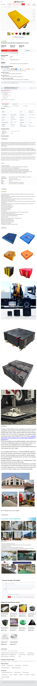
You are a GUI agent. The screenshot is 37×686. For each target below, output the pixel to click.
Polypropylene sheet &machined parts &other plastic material (5, 652)
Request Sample (15, 52)
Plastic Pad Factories (17, 672)
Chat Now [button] (28, 50)
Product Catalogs (14, 650)
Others (19, 656)
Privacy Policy (33, 682)
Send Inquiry (9, 50)
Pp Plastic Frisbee (25, 665)
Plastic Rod (3, 665)
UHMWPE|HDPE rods (13, 654)
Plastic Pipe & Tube (18, 665)
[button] (33, 106)
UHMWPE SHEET (12, 656)
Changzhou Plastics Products (16, 667)
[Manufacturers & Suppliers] (18, 2)
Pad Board (21, 674)
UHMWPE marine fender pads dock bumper (5, 656)
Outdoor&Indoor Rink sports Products (15, 652)
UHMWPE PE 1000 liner (30, 654)
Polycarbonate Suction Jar (6, 667)
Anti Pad (10, 674)
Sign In (2, 99)
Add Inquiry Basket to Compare (18, 36)
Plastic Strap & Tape (10, 665)
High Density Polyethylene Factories (7, 672)
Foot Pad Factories (4, 674)
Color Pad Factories (26, 672)
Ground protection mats (22, 654)
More (2, 678)
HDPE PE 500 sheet (21, 652)
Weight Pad (15, 674)
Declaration (28, 682)
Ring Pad (32, 674)
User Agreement (24, 682)
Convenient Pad (27, 674)
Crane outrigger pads (30, 652)
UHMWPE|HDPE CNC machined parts (5, 654)
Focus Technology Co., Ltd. (12, 682)
